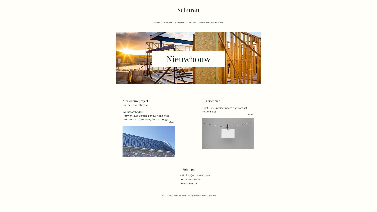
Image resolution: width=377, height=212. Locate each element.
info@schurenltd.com (198, 175)
